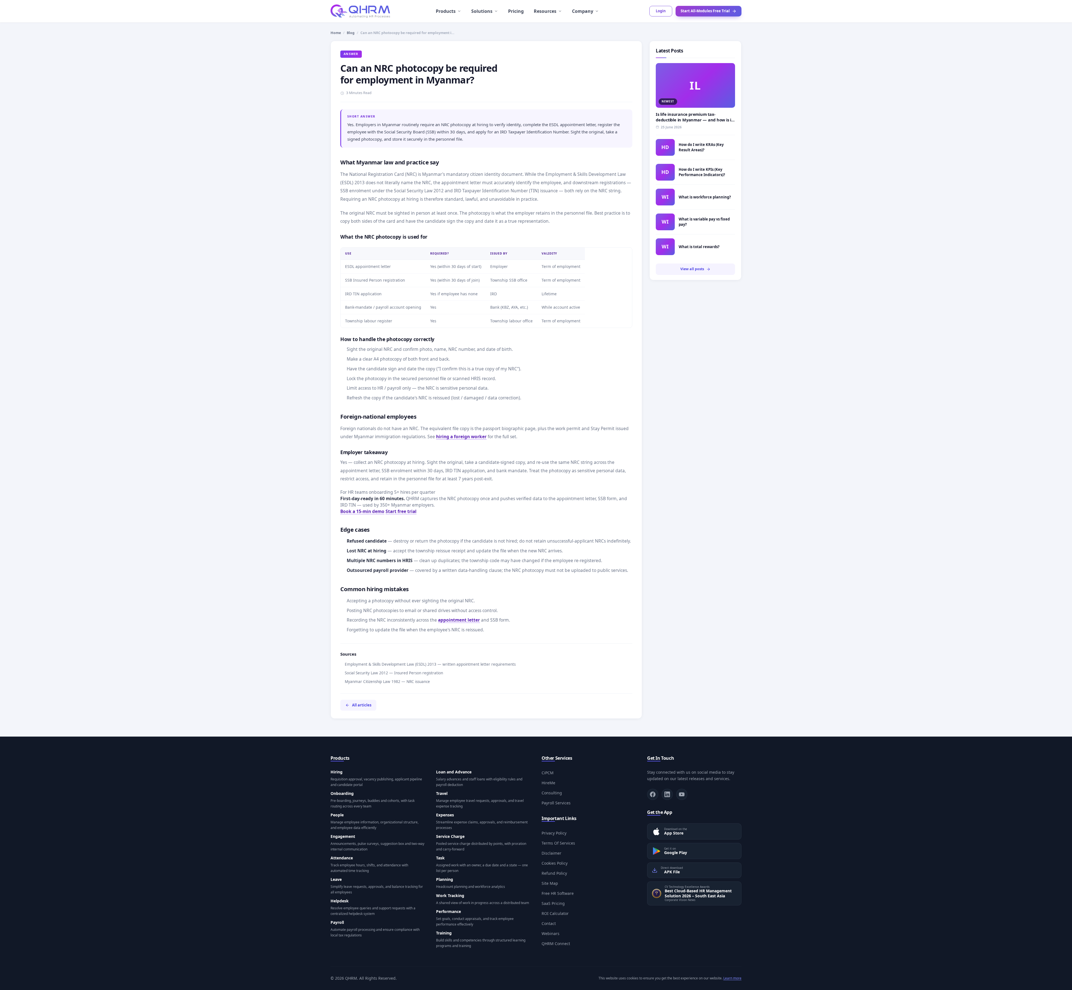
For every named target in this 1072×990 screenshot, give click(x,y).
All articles (361, 705)
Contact (549, 923)
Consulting (552, 792)
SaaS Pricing (553, 903)
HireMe (548, 782)
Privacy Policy (554, 833)
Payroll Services (556, 803)
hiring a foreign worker (461, 436)
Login (661, 10)
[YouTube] (681, 794)
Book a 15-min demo (362, 511)
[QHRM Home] (360, 11)
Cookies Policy (555, 863)
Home (336, 32)
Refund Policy (554, 873)
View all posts (692, 269)
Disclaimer (551, 853)
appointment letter (459, 620)
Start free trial (401, 511)
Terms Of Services (558, 843)
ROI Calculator (555, 913)
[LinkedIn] (667, 794)
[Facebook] (652, 794)
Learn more (732, 978)
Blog (351, 32)
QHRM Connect (556, 943)
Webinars (550, 933)
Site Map (550, 883)
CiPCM (548, 772)
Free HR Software (558, 893)
